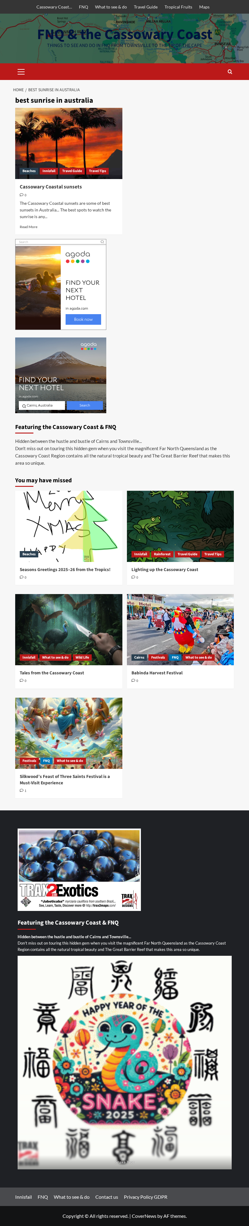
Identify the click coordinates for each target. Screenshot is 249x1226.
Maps (204, 6)
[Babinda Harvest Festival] (180, 629)
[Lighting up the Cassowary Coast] (180, 526)
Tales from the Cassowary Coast (52, 673)
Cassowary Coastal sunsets (51, 187)
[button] (21, 70)
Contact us (106, 1197)
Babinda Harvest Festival (156, 673)
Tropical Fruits (178, 6)
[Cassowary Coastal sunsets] (68, 143)
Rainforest (162, 554)
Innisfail (49, 171)
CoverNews (144, 1216)
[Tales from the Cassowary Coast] (68, 629)
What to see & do (111, 6)
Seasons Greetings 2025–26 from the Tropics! (65, 569)
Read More (28, 226)
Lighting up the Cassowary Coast (164, 569)
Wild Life (82, 657)
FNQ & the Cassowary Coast (124, 34)
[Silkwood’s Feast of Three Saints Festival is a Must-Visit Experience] (68, 733)
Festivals (158, 657)
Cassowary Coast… (54, 6)
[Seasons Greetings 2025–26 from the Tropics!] (68, 526)
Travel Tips (97, 171)
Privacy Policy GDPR (145, 1197)
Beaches (29, 171)
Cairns (139, 657)
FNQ (83, 6)
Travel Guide (146, 6)
